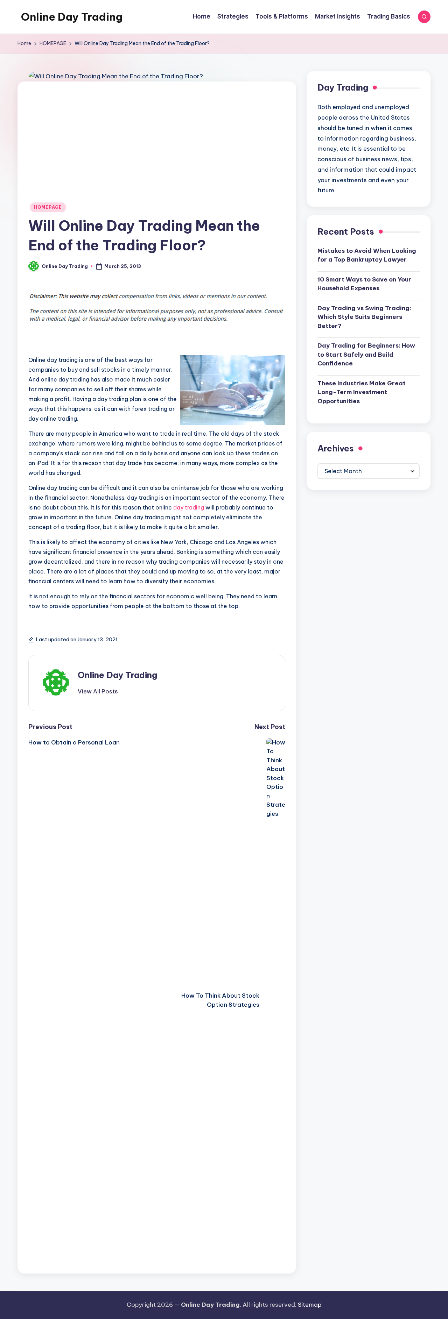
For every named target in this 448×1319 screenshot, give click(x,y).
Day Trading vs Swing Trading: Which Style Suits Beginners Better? (364, 316)
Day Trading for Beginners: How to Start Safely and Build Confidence (366, 354)
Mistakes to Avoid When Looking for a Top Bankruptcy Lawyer (366, 255)
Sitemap (310, 1305)
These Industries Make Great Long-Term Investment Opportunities (361, 392)
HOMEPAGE (48, 207)
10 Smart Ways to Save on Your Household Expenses (364, 283)
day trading (188, 507)
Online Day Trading (71, 16)
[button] (98, 691)
